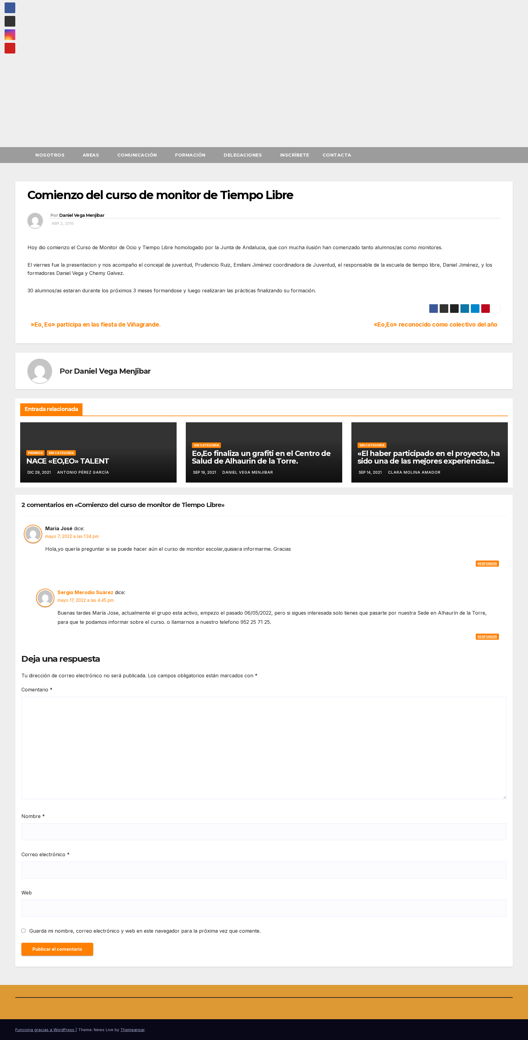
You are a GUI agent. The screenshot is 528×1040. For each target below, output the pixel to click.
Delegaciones (243, 155)
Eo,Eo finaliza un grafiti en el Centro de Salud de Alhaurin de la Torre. (261, 457)
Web (26, 893)
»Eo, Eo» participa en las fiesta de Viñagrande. (96, 324)
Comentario (37, 690)
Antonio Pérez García (83, 472)
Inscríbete (294, 155)
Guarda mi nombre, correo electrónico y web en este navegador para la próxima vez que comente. (145, 931)
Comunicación (138, 155)
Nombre (33, 816)
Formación (191, 155)
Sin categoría (61, 453)
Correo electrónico (45, 854)
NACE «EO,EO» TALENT (67, 461)
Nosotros (50, 155)
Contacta (337, 155)
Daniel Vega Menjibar (81, 215)
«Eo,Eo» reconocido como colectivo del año (435, 324)
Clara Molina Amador (414, 472)
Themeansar (132, 1029)
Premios (35, 453)
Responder (487, 563)
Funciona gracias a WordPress (45, 1029)
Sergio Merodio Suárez (85, 592)
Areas (92, 155)
